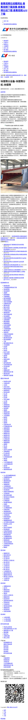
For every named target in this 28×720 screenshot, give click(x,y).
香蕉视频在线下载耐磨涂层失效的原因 (14, 244)
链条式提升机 (7, 555)
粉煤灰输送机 (7, 516)
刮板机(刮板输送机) (9, 491)
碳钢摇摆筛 (7, 323)
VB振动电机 (7, 617)
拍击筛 (5, 350)
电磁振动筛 (7, 406)
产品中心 (6, 42)
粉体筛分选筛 (7, 381)
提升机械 (3, 550)
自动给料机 (7, 591)
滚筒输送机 (7, 484)
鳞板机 (5, 547)
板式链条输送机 (8, 513)
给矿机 (5, 588)
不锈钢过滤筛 (7, 310)
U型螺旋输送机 (8, 536)
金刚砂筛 (6, 332)
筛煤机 (5, 447)
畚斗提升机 (7, 562)
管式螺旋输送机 (8, 538)
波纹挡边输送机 (8, 541)
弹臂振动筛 (7, 412)
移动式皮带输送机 (8, 488)
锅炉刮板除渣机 (8, 495)
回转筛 (5, 368)
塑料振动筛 (7, 305)
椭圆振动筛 (7, 440)
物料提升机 (7, 556)
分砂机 (5, 385)
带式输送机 (7, 489)
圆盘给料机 (7, 597)
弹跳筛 (5, 410)
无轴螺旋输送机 (8, 477)
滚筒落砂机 (7, 404)
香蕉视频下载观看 (8, 375)
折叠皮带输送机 (8, 531)
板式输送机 (7, 506)
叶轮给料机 (7, 604)
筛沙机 (5, 446)
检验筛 (5, 346)
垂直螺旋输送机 (8, 520)
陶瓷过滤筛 (7, 309)
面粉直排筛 (7, 312)
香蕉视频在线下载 (8, 371)
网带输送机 (7, 482)
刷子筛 (5, 348)
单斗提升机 (7, 564)
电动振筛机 (7, 289)
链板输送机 (7, 540)
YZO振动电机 (7, 621)
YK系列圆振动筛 (8, 464)
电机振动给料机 (8, 606)
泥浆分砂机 (7, 386)
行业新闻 (6, 77)
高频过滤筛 (7, 359)
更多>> (7, 241)
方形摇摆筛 (7, 345)
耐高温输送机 (7, 534)
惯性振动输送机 (8, 533)
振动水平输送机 (8, 527)
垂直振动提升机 (8, 574)
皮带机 (5, 525)
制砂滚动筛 (7, 392)
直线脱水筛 (7, 435)
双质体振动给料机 (8, 600)
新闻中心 (6, 44)
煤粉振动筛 (7, 455)
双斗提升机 (7, 567)
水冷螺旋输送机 (8, 507)
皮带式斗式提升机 (8, 595)
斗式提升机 (7, 578)
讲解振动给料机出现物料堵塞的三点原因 (14, 271)
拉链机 (5, 504)
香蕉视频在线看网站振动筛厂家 (14, 75)
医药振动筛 (7, 285)
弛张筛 (5, 419)
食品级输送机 (7, 511)
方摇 (5, 341)
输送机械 (3, 472)
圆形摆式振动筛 (8, 337)
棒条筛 (5, 458)
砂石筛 (5, 397)
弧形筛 (5, 465)
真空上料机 (7, 637)
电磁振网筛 (7, 442)
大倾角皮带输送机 (8, 543)
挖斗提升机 (7, 558)
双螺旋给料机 (7, 586)
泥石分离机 (7, 399)
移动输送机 (7, 529)
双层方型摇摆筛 (8, 301)
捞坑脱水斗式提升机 (9, 560)
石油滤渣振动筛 (8, 364)
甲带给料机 (7, 602)
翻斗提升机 (7, 569)
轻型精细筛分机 (5, 282)
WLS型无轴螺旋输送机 (10, 475)
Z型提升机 (6, 580)
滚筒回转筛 (7, 428)
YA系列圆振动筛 (8, 462)
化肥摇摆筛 (7, 319)
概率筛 (5, 403)
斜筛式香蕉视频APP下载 (10, 628)
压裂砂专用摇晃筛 (8, 334)
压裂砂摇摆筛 (7, 318)
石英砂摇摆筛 (7, 325)
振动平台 (6, 634)
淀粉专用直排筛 (8, 314)
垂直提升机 (7, 553)
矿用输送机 (7, 500)
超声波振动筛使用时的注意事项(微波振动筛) (15, 251)
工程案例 (6, 46)
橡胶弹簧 (6, 632)
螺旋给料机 (7, 589)
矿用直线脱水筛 (8, 426)
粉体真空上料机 (8, 524)
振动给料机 (7, 609)
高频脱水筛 (7, 437)
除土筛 (5, 394)
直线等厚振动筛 (8, 469)
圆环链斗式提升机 (8, 576)
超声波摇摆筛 (7, 298)
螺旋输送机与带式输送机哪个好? (12, 264)
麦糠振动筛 (7, 370)
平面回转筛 (7, 353)
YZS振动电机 (7, 619)
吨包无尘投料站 (8, 627)
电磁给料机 (7, 607)
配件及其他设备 (5, 624)
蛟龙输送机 (7, 518)
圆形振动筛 (7, 373)
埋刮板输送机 (7, 480)
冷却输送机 (7, 515)
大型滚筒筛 (7, 415)
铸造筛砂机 (7, 390)
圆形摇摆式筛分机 (8, 343)
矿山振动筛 (7, 453)
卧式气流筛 (7, 352)
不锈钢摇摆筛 (7, 328)
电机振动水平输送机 (9, 497)
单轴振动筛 (7, 413)
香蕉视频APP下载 (8, 630)
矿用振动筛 (7, 439)
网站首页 (6, 40)
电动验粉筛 (7, 291)
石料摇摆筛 (7, 316)
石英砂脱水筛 (7, 424)
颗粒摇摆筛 (7, 321)
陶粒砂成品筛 (7, 388)
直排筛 (5, 355)
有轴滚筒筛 (7, 430)
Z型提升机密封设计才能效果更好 (12, 269)
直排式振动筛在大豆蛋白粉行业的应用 (14, 261)
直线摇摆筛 (7, 327)
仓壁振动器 (7, 635)
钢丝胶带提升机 (8, 573)
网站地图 (3, 718)
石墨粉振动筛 (7, 303)
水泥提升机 (7, 565)
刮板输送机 (7, 545)
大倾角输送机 (7, 486)
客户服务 (6, 49)
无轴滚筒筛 (7, 431)
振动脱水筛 (7, 467)
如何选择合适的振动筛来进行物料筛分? (14, 274)
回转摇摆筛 (7, 294)
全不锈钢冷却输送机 (9, 522)
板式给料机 (7, 598)
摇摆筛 (5, 361)
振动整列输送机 (8, 502)
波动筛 (5, 421)
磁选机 (5, 417)
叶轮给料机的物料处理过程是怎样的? (13, 266)
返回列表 (3, 92)
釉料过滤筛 (7, 307)
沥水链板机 (7, 498)
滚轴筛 (5, 292)
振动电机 (3, 614)
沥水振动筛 (7, 366)
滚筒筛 (5, 460)
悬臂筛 (5, 444)
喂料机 (5, 593)
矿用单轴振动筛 (8, 456)
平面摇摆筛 (7, 296)
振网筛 (5, 422)
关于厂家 (6, 21)
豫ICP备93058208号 (12, 707)
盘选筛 (5, 395)
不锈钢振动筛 (7, 336)
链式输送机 (7, 479)
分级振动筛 (7, 383)
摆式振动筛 (7, 330)
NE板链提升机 (7, 571)
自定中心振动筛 (8, 449)
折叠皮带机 (7, 509)
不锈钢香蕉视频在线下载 (10, 287)
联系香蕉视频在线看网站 (10, 24)
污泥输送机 (7, 493)
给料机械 (3, 583)
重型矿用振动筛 (5, 378)
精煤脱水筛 (7, 433)
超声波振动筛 (7, 362)
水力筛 (5, 401)
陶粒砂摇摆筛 (7, 300)
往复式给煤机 (7, 611)
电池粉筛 (6, 408)
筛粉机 (5, 357)
